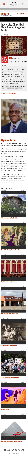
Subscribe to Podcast (22, 14)
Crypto (16, 86)
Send (14, 93)
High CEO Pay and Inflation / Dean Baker (9, 314)
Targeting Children (4, 409)
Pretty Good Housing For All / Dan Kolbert (9, 218)
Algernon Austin (6, 86)
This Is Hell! (5, 14)
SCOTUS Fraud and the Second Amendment (10, 377)
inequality (4, 88)
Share (4, 93)
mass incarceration (22, 86)
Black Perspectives (10, 88)
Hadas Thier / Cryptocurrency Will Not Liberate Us (11, 441)
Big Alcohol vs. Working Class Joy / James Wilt (10, 250)
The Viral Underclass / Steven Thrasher (9, 346)
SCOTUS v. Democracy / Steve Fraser (8, 282)
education (12, 86)
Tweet (9, 93)
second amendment (18, 88)
